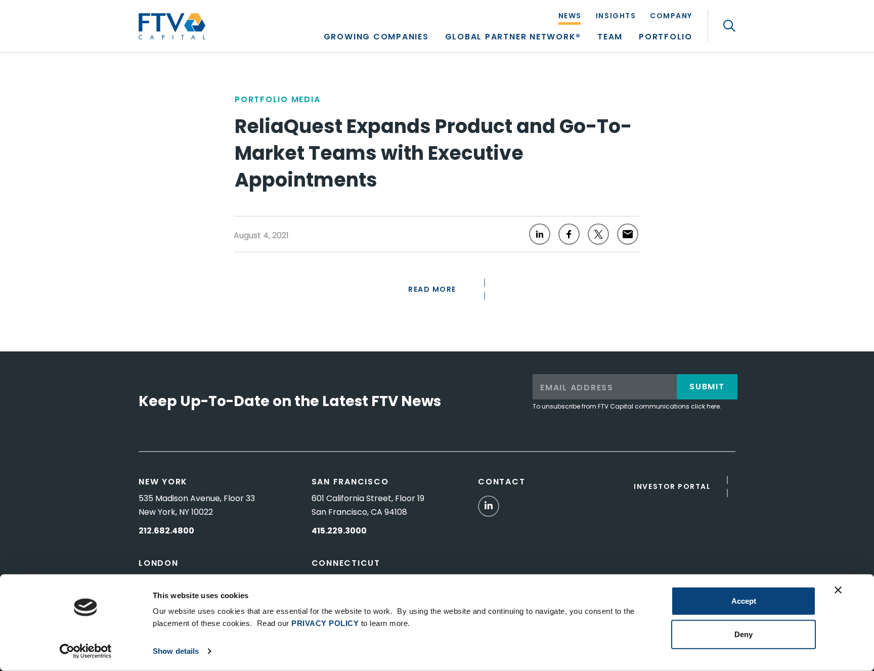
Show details (176, 651)
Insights (616, 16)
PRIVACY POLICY (325, 623)
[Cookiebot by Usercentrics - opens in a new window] (85, 651)
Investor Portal (672, 486)
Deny (743, 634)
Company (671, 16)
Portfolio (665, 37)
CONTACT (501, 481)
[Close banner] (838, 590)
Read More (432, 289)
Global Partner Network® (513, 37)
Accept (743, 601)
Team (610, 37)
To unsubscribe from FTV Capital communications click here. (627, 406)
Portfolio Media (277, 99)
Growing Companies (376, 37)
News (570, 16)
